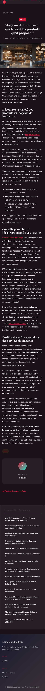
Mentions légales (8, 673)
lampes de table (32, 134)
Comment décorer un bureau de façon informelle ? (20, 590)
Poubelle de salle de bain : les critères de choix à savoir (21, 534)
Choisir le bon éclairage (12, 238)
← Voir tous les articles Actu (14, 491)
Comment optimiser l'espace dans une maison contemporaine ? (20, 542)
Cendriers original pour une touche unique (22, 576)
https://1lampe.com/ (17, 323)
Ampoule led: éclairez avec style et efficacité (19, 620)
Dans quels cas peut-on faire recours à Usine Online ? (20, 582)
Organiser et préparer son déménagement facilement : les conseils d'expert (22, 570)
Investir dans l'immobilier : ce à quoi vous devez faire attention (22, 527)
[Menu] (40, 2)
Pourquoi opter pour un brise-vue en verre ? (22, 555)
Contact (5, 677)
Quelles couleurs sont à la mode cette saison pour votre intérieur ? (20, 519)
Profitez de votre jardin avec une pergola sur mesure (21, 562)
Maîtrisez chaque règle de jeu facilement (21, 548)
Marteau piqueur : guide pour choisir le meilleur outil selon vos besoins (21, 613)
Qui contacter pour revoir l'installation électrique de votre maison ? (20, 605)
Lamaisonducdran (12, 641)
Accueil (5, 13)
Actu (11, 13)
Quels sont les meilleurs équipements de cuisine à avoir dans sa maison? (21, 598)
